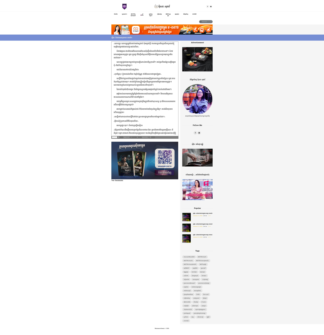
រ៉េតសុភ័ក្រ (196, 302)
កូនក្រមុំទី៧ (195, 268)
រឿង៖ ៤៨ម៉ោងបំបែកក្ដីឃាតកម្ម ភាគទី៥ (202, 224)
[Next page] (120, 137)
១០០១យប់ (186, 321)
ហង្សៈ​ (192, 317)
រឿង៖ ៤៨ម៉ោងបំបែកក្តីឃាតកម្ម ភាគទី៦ (202, 213)
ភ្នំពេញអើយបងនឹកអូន (188, 294)
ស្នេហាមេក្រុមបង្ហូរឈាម (200, 309)
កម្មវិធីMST (186, 268)
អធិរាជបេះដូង (200, 317)
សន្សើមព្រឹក (186, 306)
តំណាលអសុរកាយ (119, 180)
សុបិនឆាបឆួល (195, 306)
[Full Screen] (152, 137)
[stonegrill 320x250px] (197, 48)
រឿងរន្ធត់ (205, 298)
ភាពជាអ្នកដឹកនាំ (197, 291)
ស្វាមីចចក (186, 317)
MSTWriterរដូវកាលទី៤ (202, 261)
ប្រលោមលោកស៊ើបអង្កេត (203, 283)
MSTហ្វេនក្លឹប (203, 264)
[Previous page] (114, 137)
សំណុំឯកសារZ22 (188, 309)
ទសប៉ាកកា (186, 276)
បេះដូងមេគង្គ (205, 279)
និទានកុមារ (204, 276)
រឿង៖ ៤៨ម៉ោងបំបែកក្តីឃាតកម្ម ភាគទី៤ (202, 235)
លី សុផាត (203, 302)
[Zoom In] (139, 137)
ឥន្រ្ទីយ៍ (208, 317)
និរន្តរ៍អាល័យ (186, 279)
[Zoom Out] (133, 137)
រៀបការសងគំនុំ (187, 302)
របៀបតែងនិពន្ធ (187, 298)
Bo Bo (205, 216)
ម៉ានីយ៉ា (198, 294)
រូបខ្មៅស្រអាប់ (196, 298)
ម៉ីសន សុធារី (206, 294)
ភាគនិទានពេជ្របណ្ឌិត (196, 287)
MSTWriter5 (202, 257)
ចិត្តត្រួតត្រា (186, 272)
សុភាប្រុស (204, 306)
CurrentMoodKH (189, 257)
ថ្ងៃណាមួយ (202, 272)
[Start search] (200, 21)
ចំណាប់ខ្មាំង (194, 272)
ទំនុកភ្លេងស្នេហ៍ (195, 276)
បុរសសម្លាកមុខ (196, 279)
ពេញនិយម (186, 287)
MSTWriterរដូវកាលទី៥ (190, 264)
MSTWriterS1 (188, 261)
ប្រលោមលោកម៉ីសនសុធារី (189, 283)
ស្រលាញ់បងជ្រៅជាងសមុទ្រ (199, 313)
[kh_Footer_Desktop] (162, 25)
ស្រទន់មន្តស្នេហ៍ (187, 313)
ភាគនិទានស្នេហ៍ (187, 291)
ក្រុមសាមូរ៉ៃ (203, 268)
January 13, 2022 (197, 216)
